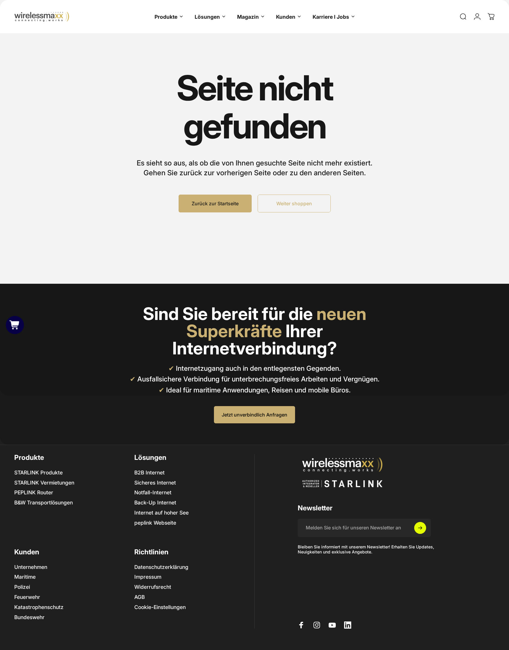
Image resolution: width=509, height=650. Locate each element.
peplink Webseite (155, 523)
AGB (139, 597)
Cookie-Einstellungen (160, 607)
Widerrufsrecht (152, 587)
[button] (15, 325)
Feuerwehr (27, 597)
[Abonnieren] (420, 528)
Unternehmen (30, 567)
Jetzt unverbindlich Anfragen (254, 415)
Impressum (147, 577)
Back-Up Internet (155, 502)
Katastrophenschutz (39, 607)
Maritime (25, 577)
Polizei (22, 587)
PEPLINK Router (33, 492)
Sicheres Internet (155, 482)
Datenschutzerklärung (161, 567)
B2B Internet (149, 472)
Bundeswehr (29, 617)
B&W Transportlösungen (43, 502)
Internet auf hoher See (161, 512)
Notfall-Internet (152, 492)
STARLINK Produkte (38, 472)
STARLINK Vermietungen (44, 482)
